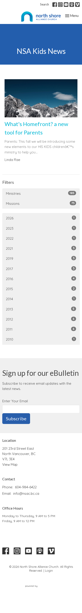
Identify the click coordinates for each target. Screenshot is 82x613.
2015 (40, 289)
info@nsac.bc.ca (26, 493)
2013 (40, 309)
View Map (10, 464)
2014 (40, 299)
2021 (40, 248)
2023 (40, 228)
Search (44, 4)
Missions (40, 203)
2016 (40, 278)
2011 (40, 329)
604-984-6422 (26, 487)
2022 (40, 238)
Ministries (40, 193)
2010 (40, 339)
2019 (40, 258)
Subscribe (16, 418)
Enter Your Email (15, 401)
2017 (40, 268)
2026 (40, 218)
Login (49, 570)
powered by (38, 589)
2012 (40, 319)
